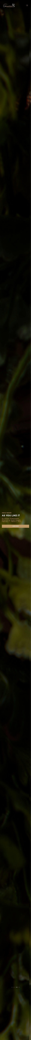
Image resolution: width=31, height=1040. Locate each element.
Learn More (15, 526)
